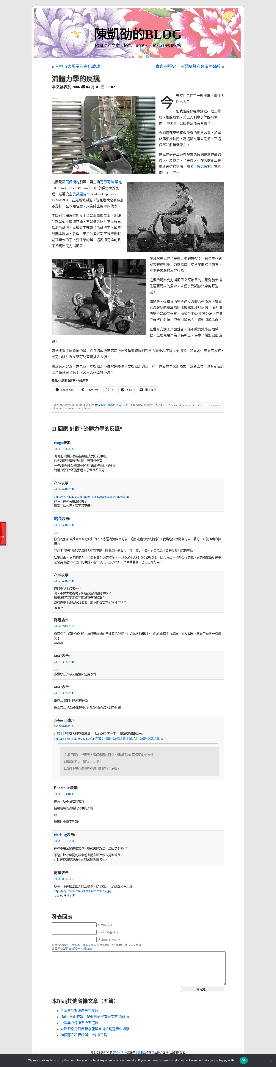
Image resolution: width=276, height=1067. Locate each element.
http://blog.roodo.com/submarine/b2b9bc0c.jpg (82, 891)
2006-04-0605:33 (64, 448)
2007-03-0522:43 (64, 693)
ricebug (60, 834)
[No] (270, 1060)
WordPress (121, 1052)
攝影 (125, 405)
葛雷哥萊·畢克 (111, 182)
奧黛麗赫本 (81, 194)
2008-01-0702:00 (64, 841)
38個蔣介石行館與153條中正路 (83, 1035)
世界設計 (100, 405)
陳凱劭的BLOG (138, 34)
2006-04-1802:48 (64, 489)
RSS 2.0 (157, 405)
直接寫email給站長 (80, 948)
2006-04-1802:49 (64, 525)
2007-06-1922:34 (64, 726)
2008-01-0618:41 (64, 794)
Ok (244, 1060)
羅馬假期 (204, 166)
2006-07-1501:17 (64, 626)
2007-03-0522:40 (64, 662)
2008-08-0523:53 (64, 879)
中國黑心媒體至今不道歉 (79, 1023)
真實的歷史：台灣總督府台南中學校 (188, 66)
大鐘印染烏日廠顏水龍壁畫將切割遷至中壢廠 (94, 1029)
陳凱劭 (142, 1052)
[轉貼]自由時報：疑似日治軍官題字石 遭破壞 (94, 1017)
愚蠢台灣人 (114, 405)
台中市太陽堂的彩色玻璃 (77, 66)
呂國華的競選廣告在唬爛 (79, 1011)
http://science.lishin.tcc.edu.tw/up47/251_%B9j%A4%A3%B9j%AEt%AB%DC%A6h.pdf (109, 738)
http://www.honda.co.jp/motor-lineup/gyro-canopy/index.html (92, 496)
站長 (58, 518)
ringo (58, 442)
